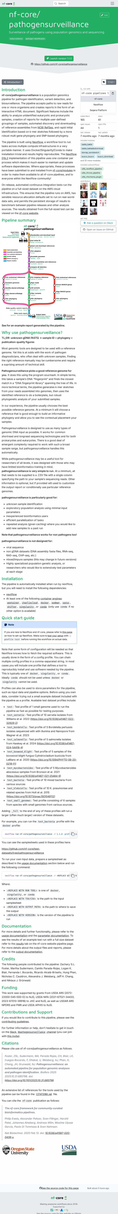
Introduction (13, 82)
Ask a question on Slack (99, 222)
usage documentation (34, 863)
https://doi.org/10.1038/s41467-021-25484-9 (33, 775)
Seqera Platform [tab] (98, 110)
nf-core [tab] (98, 98)
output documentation (29, 951)
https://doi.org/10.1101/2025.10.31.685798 (29, 1080)
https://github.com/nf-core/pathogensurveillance (60, 64)
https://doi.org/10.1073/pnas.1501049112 (30, 796)
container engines (51, 598)
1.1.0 (110, 82)
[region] (39, 834)
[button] (90, 160)
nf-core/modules (63, 170)
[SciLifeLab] (66, 1210)
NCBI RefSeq (45, 127)
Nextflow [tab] (98, 104)
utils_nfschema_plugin (92, 177)
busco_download (105, 156)
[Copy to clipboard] (73, 834)
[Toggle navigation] (112, 3)
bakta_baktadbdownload (92, 148)
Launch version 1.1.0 (61, 58)
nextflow (11, 594)
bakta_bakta (87, 144)
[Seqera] (52, 1210)
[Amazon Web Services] (56, 1210)
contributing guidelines (15, 1021)
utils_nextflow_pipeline (92, 169)
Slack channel (33, 1031)
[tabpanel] (98, 93)
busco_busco (88, 156)
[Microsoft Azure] (61, 1210)
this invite (13, 1036)
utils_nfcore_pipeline (91, 173)
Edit (106, 15)
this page (67, 632)
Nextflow (37, 142)
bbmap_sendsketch (90, 152)
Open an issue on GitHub (100, 229)
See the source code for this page (60, 1188)
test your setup (55, 635)
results (20, 943)
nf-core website (28, 213)
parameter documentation (53, 935)
